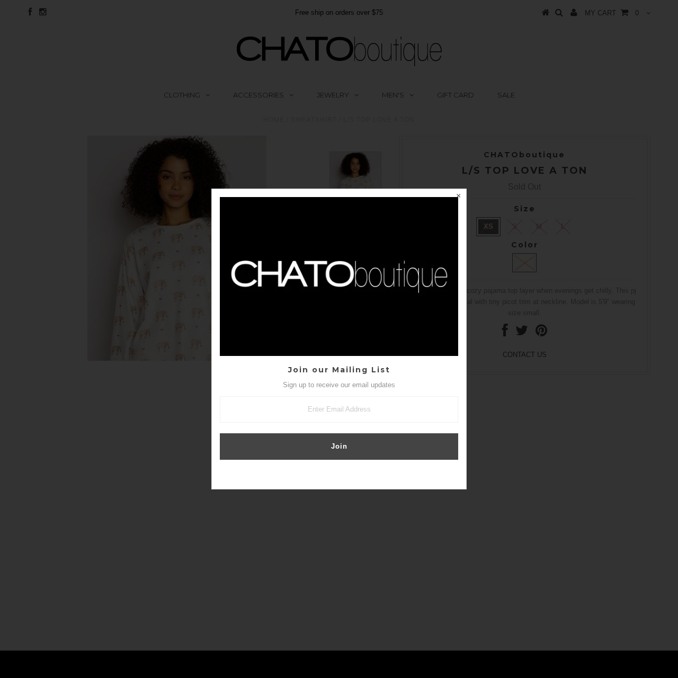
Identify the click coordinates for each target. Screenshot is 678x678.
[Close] (458, 197)
